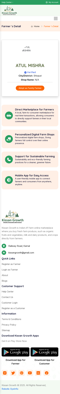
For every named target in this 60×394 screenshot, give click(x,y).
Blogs (4, 280)
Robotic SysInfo (10, 388)
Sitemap (6, 330)
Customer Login (10, 302)
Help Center (7, 2)
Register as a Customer (13, 308)
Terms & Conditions (11, 319)
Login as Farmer (10, 269)
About (5, 275)
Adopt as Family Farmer (30, 88)
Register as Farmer (11, 264)
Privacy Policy (9, 324)
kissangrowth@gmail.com (21, 252)
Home (36, 26)
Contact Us (7, 297)
